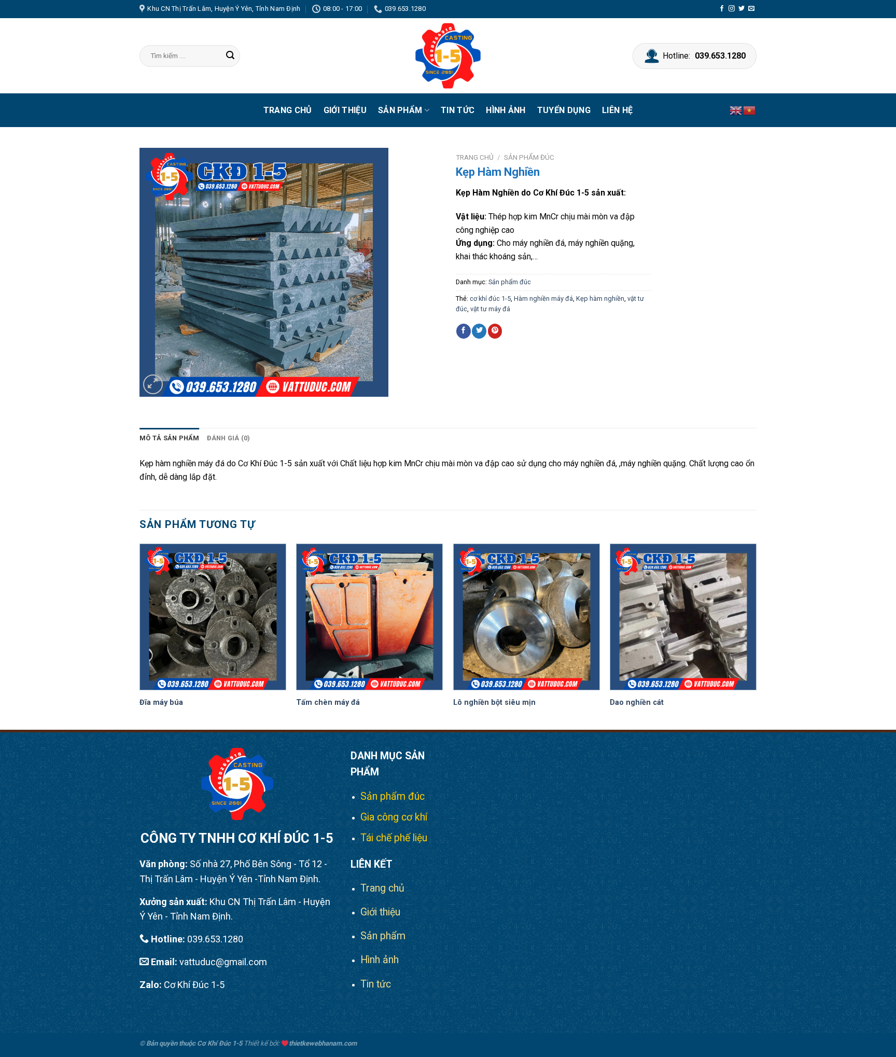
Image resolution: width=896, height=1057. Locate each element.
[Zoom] (153, 384)
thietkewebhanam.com (323, 1043)
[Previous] (140, 636)
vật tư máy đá (490, 309)
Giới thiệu (345, 110)
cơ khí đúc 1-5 (490, 298)
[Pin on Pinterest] (495, 331)
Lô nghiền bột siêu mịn (494, 702)
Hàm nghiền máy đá (543, 298)
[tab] (169, 438)
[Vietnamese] (750, 110)
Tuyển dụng (564, 110)
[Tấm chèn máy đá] (369, 617)
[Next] (756, 636)
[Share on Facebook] (463, 331)
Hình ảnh (379, 960)
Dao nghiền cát (637, 702)
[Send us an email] (751, 8)
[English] (736, 110)
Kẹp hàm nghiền (600, 298)
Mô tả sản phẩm (169, 438)
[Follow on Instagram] (732, 8)
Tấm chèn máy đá (328, 702)
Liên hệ (617, 110)
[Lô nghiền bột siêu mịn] (526, 617)
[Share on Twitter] (479, 331)
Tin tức (457, 110)
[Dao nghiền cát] (683, 617)
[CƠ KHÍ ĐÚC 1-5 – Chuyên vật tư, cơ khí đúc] (448, 55)
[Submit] (231, 56)
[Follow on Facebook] (722, 8)
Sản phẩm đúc (529, 157)
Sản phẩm (400, 110)
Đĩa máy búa (161, 702)
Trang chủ (287, 110)
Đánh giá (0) (228, 438)
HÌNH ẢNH (506, 110)
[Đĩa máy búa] (213, 617)
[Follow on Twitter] (741, 8)
